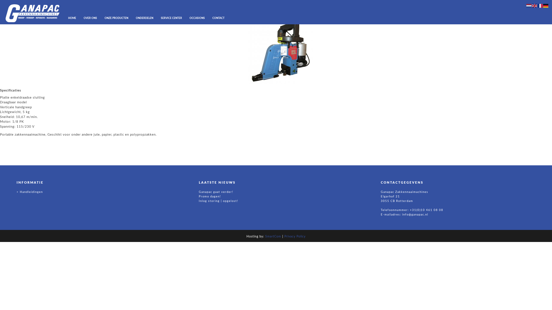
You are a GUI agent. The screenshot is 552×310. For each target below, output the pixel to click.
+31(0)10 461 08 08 (426, 210)
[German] (546, 5)
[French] (540, 5)
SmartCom (273, 236)
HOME (72, 18)
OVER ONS (90, 18)
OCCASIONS (197, 18)
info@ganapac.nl (415, 214)
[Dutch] (529, 5)
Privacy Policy (295, 236)
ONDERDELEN (144, 18)
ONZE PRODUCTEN (116, 18)
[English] (535, 5)
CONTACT (218, 18)
